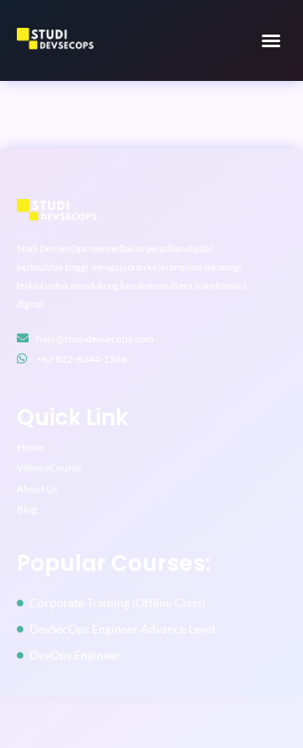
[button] (271, 40)
